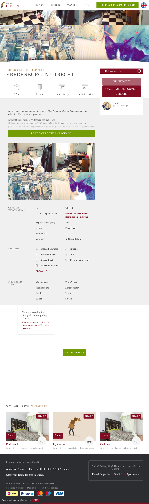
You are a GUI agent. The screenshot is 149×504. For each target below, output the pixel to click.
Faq (31, 468)
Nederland (49, 483)
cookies (12, 500)
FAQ (87, 5)
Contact (22, 468)
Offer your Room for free (117, 5)
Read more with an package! (51, 133)
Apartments (132, 474)
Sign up (39, 5)
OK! (35, 500)
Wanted (72, 5)
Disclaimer (32, 488)
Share (42, 416)
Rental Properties (101, 474)
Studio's (118, 474)
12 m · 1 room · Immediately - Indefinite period (73, 448)
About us (11, 468)
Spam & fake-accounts (48, 488)
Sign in (55, 5)
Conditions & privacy (15, 488)
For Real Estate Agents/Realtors (52, 468)
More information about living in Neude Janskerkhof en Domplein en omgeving (35, 325)
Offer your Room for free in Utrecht (25, 474)
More (40, 270)
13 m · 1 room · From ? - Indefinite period (24, 448)
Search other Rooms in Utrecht (121, 91)
